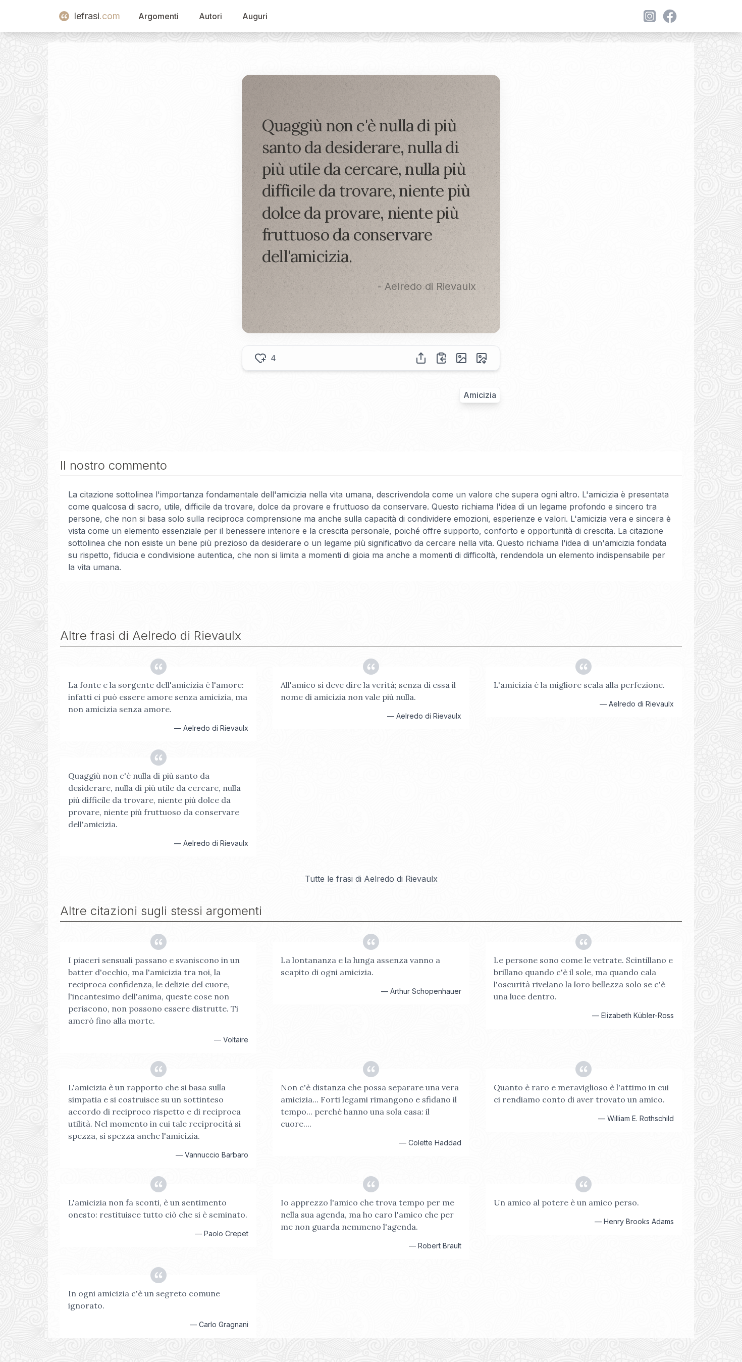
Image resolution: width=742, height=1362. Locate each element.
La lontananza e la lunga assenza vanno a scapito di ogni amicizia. (360, 966)
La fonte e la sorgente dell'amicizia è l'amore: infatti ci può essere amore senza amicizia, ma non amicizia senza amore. (157, 697)
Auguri (255, 16)
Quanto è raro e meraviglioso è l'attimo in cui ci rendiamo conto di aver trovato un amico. (581, 1093)
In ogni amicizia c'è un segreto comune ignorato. (144, 1299)
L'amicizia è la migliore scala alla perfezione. (579, 685)
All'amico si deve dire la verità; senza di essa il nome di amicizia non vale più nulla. (368, 691)
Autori (210, 16)
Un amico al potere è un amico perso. (566, 1202)
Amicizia (479, 395)
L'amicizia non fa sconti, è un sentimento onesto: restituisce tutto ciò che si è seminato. (157, 1208)
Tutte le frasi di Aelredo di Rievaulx (371, 879)
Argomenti (158, 16)
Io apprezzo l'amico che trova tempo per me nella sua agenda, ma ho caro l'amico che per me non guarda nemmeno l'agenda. (367, 1214)
